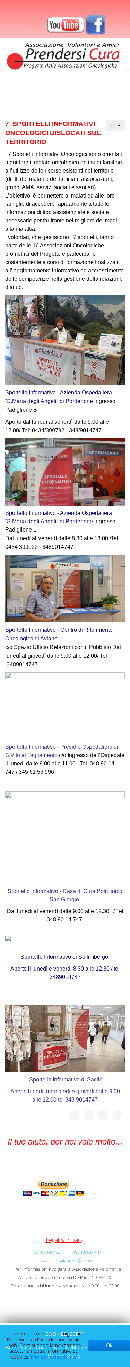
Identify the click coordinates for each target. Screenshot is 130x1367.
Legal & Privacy (64, 1240)
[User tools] (115, 125)
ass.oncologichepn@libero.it (68, 1261)
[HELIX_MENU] (122, 91)
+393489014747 (86, 1252)
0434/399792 (47, 1252)
